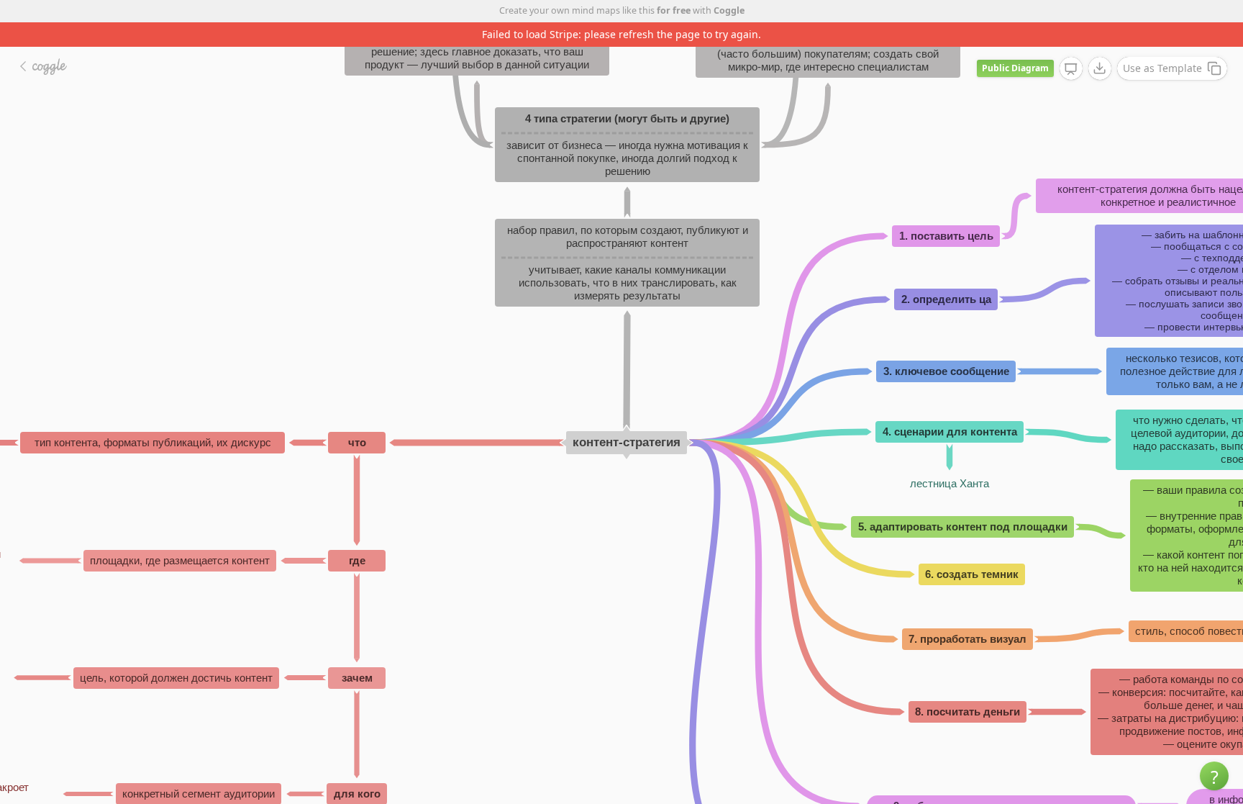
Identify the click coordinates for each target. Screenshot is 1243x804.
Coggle (729, 10)
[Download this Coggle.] (1099, 68)
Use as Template (1162, 68)
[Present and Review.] (1071, 69)
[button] (1214, 776)
